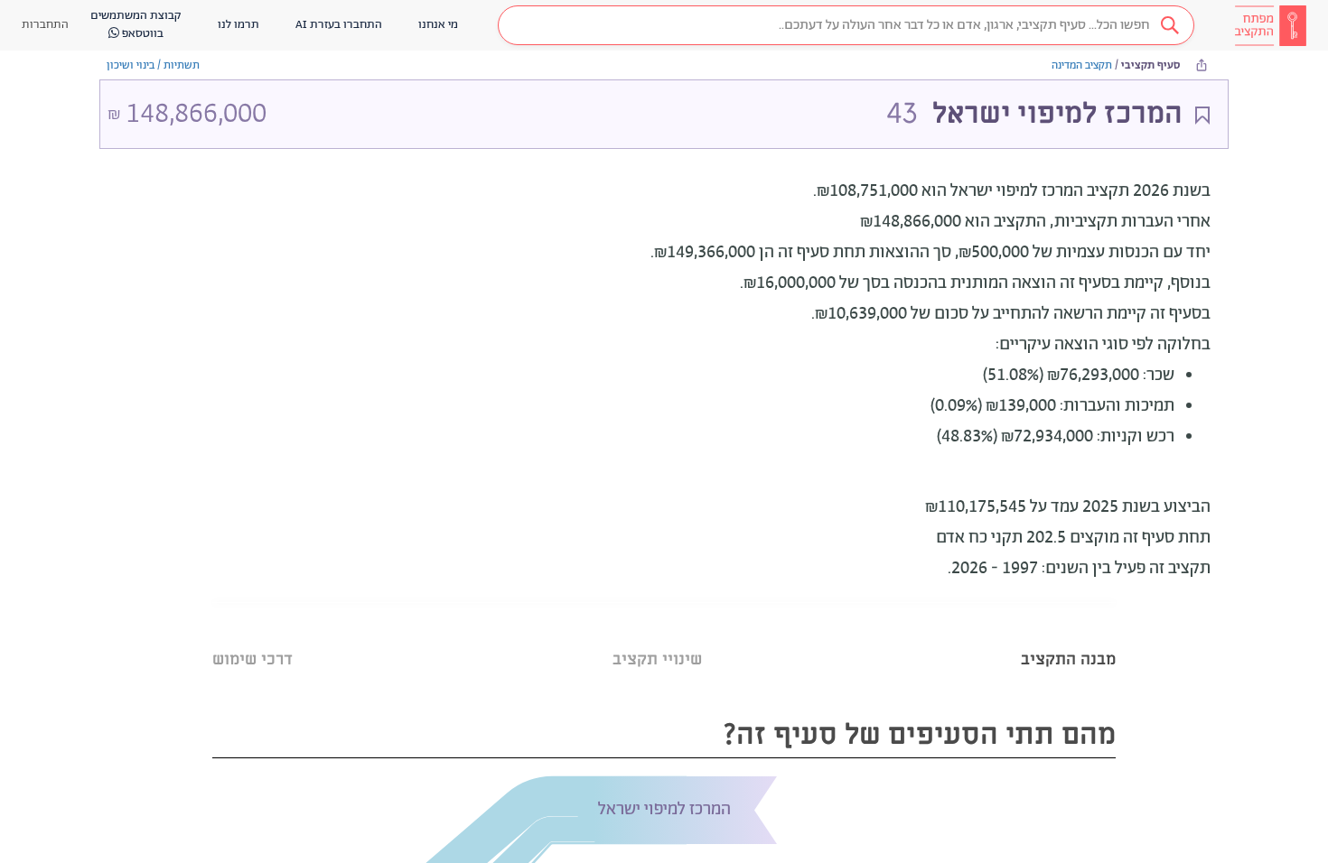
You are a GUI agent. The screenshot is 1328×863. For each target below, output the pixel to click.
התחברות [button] (45, 24)
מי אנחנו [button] (438, 24)
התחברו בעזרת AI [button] (338, 24)
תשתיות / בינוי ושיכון (153, 65)
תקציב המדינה (1082, 65)
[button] (846, 25)
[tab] (1068, 637)
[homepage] (1270, 25)
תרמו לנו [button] (238, 24)
